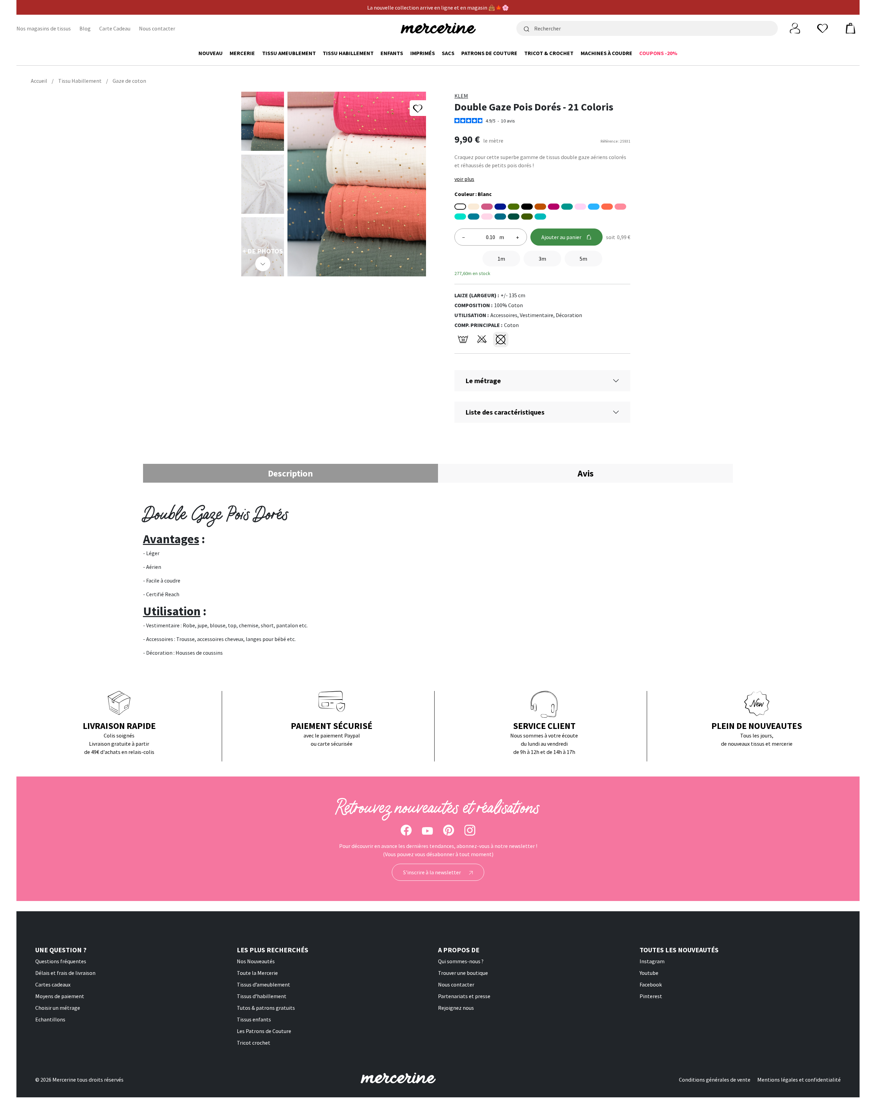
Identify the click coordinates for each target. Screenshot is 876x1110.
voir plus (464, 178)
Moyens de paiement (59, 996)
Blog (85, 28)
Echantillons (50, 1019)
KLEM (461, 95)
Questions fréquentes (60, 961)
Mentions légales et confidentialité (799, 1079)
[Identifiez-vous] (794, 27)
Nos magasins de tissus (43, 28)
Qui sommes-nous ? (461, 961)
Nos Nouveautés (256, 961)
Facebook (651, 984)
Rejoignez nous (456, 1007)
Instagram (652, 961)
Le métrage (483, 380)
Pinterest (651, 996)
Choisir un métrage (57, 1007)
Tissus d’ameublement (263, 984)
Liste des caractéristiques (504, 412)
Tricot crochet (253, 1042)
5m (583, 258)
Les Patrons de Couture (264, 1031)
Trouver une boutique (463, 972)
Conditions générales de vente (714, 1079)
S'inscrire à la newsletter (432, 872)
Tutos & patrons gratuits (266, 1007)
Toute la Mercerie (257, 972)
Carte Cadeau (114, 28)
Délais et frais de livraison (65, 972)
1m (501, 258)
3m (542, 258)
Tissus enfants (254, 1019)
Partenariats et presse (464, 996)
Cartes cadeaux (52, 984)
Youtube (649, 972)
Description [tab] (290, 473)
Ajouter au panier (561, 237)
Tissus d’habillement (261, 996)
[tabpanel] (438, 580)
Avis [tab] (586, 473)
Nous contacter (157, 28)
